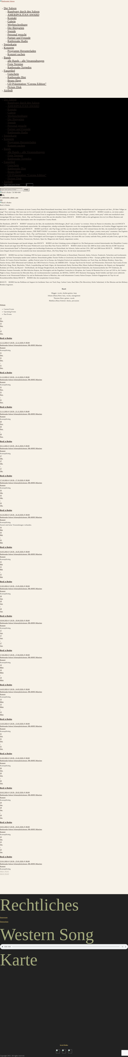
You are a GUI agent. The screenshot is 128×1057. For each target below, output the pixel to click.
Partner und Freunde (18, 37)
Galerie (11, 21)
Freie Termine (15, 64)
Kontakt (11, 18)
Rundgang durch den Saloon (23, 11)
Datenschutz (4, 922)
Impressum (3, 917)
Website (2, 305)
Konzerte (9, 47)
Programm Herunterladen (21, 50)
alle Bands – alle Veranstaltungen (26, 152)
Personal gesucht (16, 34)
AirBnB (8, 90)
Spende (11, 31)
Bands (7, 57)
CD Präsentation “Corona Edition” (26, 83)
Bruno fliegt (14, 80)
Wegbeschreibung (17, 24)
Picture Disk (14, 87)
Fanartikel (9, 70)
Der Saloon (10, 8)
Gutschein (13, 73)
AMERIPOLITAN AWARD (23, 14)
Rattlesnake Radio (17, 41)
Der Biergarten (15, 27)
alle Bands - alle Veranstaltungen (25, 60)
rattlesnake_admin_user (10, 197)
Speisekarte (10, 44)
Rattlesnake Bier (16, 77)
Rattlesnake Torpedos (19, 67)
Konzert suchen (16, 54)
